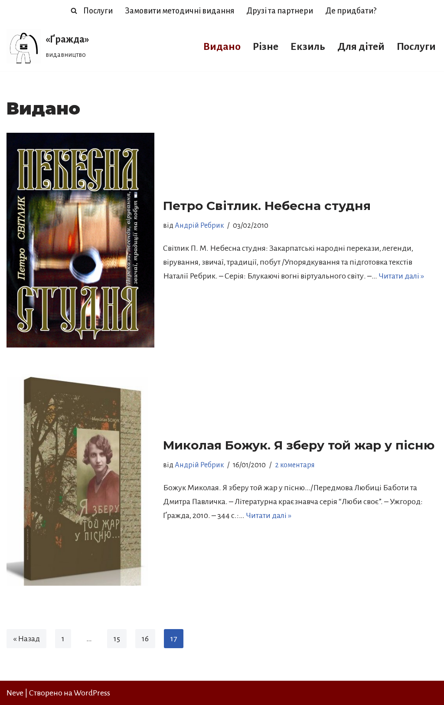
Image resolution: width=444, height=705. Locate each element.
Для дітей (361, 46)
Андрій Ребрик (199, 226)
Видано (222, 46)
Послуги (98, 11)
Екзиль (308, 46)
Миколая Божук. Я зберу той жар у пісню (298, 445)
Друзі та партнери (279, 11)
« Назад (26, 638)
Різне (265, 46)
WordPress (92, 693)
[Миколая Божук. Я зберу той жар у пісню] (80, 479)
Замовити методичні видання (179, 11)
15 (117, 638)
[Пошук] (74, 10)
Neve (15, 693)
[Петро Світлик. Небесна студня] (80, 240)
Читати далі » (401, 276)
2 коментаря (295, 465)
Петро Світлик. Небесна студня (267, 205)
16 (145, 638)
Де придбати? (350, 11)
